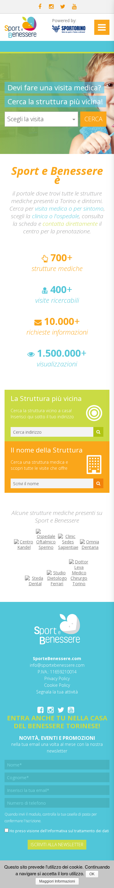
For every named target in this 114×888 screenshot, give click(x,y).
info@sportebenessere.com (57, 665)
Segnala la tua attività (57, 692)
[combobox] (41, 119)
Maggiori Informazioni (57, 881)
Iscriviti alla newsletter (57, 844)
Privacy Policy (57, 678)
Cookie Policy (57, 685)
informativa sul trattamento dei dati (78, 830)
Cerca (93, 119)
